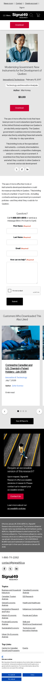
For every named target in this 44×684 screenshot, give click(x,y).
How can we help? (22, 260)
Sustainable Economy (10, 628)
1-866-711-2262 (10, 557)
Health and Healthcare (31, 603)
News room (8, 3)
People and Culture (30, 615)
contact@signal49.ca (13, 563)
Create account (31, 3)
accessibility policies (16, 509)
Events (25, 648)
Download (19, 25)
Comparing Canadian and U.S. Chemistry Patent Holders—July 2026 (18, 368)
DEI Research (28, 596)
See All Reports (22, 421)
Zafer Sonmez (17, 386)
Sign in (22, 8)
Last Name (22, 237)
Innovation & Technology (14, 80)
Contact (19, 3)
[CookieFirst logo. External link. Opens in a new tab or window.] (2, 657)
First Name (22, 226)
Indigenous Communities (32, 609)
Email (22, 248)
